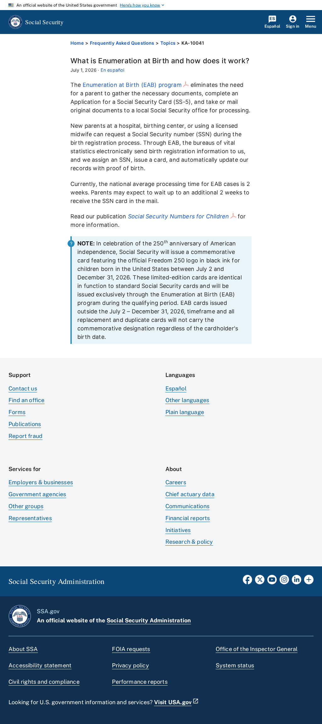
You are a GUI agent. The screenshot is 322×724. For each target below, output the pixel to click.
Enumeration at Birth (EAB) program (132, 84)
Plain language (184, 412)
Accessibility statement (39, 665)
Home (77, 43)
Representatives (30, 518)
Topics (167, 43)
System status (235, 665)
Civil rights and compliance (44, 681)
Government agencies (37, 494)
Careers (175, 482)
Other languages (187, 400)
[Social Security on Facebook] (247, 581)
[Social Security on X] (259, 581)
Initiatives (178, 530)
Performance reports (139, 681)
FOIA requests (131, 649)
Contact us (22, 388)
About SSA (23, 649)
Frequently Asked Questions (122, 43)
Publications (24, 424)
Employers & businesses (40, 482)
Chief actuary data (189, 494)
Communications (187, 506)
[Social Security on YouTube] (272, 581)
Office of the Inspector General (257, 649)
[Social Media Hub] (309, 581)
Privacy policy (130, 665)
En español (113, 70)
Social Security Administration (149, 620)
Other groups (25, 506)
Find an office (26, 400)
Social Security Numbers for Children (178, 216)
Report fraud (25, 436)
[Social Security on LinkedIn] (296, 581)
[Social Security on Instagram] (284, 581)
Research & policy (189, 541)
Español (175, 388)
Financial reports (187, 518)
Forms (16, 412)
